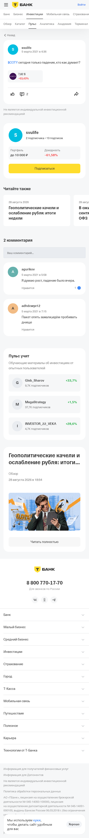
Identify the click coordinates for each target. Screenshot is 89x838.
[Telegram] (54, 599)
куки (37, 820)
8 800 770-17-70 (45, 583)
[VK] (35, 599)
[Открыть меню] (6, 4)
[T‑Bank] (22, 4)
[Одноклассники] (44, 599)
